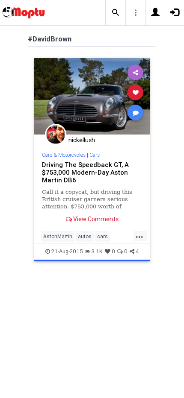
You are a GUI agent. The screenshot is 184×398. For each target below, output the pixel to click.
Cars (94, 155)
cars (102, 236)
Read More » (92, 95)
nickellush (81, 140)
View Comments (95, 219)
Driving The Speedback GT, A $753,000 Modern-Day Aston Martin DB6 (85, 172)
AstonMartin (57, 236)
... (139, 235)
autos (85, 236)
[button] (115, 13)
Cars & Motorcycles (64, 155)
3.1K (97, 251)
